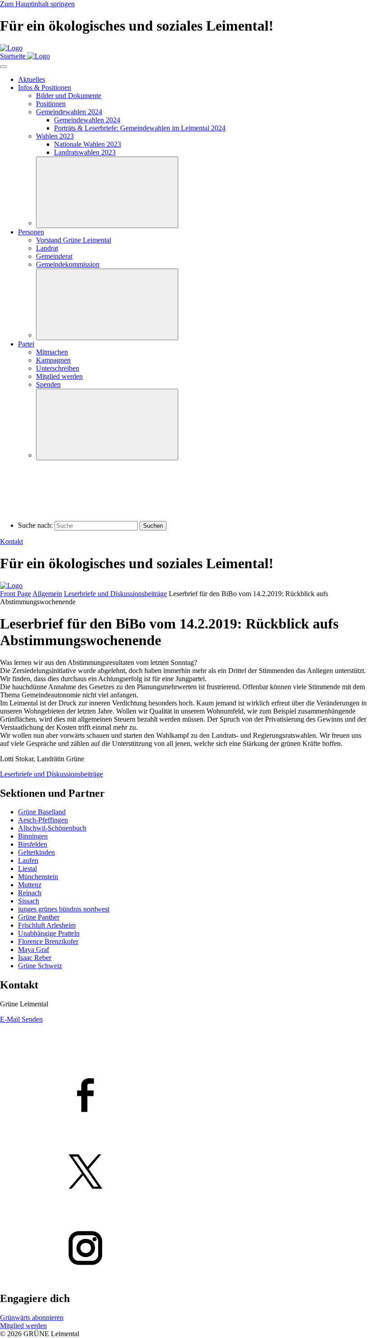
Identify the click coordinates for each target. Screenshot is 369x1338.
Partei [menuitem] (26, 344)
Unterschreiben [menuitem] (57, 368)
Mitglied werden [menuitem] (59, 376)
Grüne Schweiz (40, 966)
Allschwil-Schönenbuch (52, 828)
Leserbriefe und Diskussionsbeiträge (115, 593)
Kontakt (11, 541)
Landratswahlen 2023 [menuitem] (85, 152)
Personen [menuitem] (31, 232)
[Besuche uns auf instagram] (184, 1249)
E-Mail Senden (21, 1019)
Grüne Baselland (42, 812)
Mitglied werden (23, 1325)
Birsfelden (32, 844)
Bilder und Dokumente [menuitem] (68, 95)
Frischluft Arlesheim (47, 925)
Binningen (33, 836)
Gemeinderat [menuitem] (54, 256)
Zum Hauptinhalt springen (37, 4)
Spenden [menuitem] (48, 384)
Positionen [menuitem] (51, 104)
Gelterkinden (36, 852)
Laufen (28, 860)
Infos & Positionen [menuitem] (44, 87)
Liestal (27, 868)
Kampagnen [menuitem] (53, 360)
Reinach (29, 893)
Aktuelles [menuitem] (31, 79)
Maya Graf (33, 949)
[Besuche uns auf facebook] (184, 1096)
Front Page (15, 593)
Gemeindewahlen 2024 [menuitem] (69, 112)
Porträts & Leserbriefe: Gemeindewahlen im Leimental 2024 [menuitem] (139, 128)
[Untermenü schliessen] (107, 192)
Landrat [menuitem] (47, 248)
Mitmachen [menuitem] (52, 352)
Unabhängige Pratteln (49, 933)
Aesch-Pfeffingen (43, 820)
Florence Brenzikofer (48, 941)
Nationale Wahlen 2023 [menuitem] (87, 144)
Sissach (28, 901)
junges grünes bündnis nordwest (63, 909)
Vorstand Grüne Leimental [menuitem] (73, 240)
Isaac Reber (34, 957)
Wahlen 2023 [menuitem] (55, 136)
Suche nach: (35, 525)
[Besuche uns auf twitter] (184, 1172)
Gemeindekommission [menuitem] (67, 264)
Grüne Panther (38, 917)
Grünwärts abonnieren (31, 1317)
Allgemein (47, 593)
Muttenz (29, 885)
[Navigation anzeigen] (3, 66)
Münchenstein (38, 876)
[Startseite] (11, 48)
